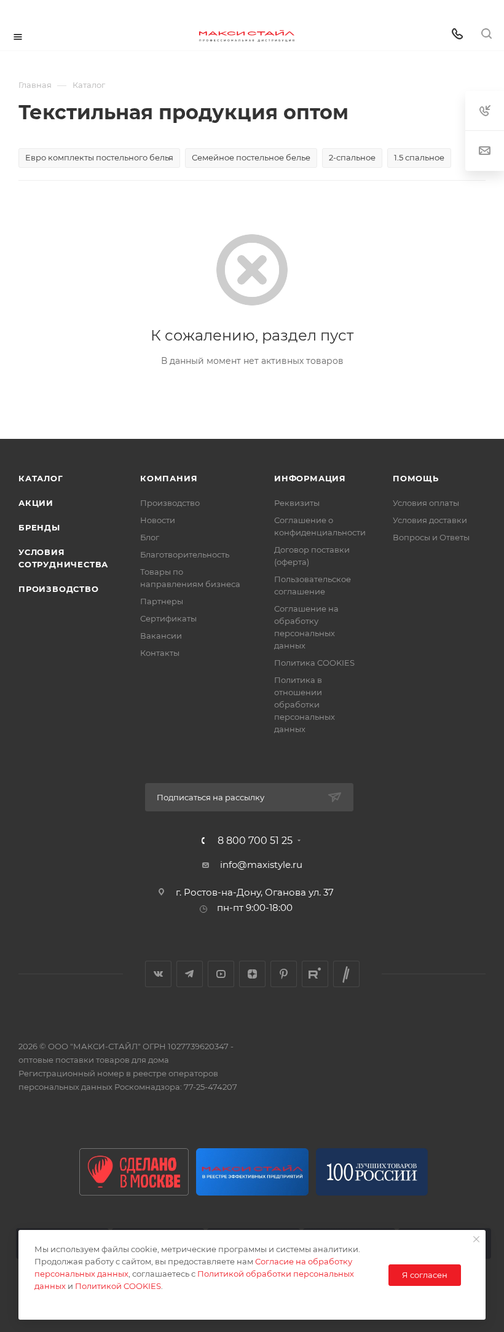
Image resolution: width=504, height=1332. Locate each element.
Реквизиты (297, 503)
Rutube (315, 974)
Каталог (40, 478)
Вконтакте (158, 974)
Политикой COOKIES (118, 1286)
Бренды (39, 527)
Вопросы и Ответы (431, 537)
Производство (58, 589)
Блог (149, 537)
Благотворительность (184, 554)
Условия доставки (430, 520)
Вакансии (161, 635)
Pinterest (283, 974)
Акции (35, 503)
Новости (157, 520)
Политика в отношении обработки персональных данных (304, 704)
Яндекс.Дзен (252, 974)
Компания (168, 478)
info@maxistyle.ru (261, 864)
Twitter (346, 974)
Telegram (189, 974)
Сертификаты (168, 618)
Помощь (416, 478)
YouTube (221, 974)
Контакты (159, 653)
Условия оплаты (426, 503)
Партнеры (161, 601)
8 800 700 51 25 (255, 841)
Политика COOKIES (314, 663)
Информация (310, 478)
